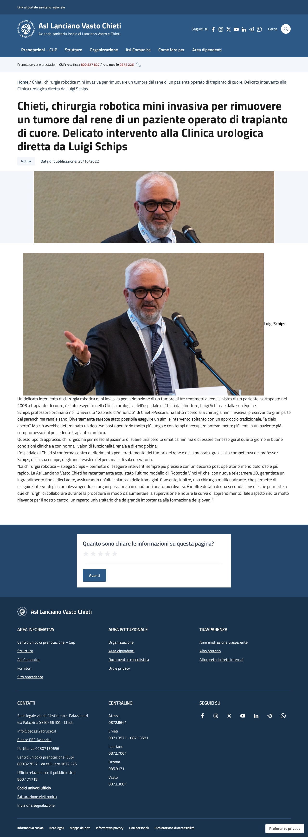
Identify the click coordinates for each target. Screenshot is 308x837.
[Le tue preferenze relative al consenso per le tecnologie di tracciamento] (284, 828)
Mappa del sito (80, 827)
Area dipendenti (207, 49)
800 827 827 (90, 64)
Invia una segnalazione (36, 805)
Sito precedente (30, 677)
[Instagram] (221, 29)
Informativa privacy (109, 827)
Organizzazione (104, 49)
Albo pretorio (210, 651)
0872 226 (127, 64)
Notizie (26, 161)
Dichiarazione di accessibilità (174, 827)
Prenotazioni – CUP (39, 49)
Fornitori (24, 668)
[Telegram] (252, 29)
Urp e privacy (119, 668)
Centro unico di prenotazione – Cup (46, 642)
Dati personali (139, 827)
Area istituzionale (128, 629)
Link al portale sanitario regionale (41, 7)
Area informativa (35, 629)
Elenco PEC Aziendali (34, 740)
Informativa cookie (30, 827)
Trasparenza (213, 629)
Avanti (94, 575)
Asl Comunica (138, 49)
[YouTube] (236, 29)
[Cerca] (286, 29)
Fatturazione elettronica (37, 796)
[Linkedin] (244, 29)
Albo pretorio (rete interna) (221, 659)
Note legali (56, 827)
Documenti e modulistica (129, 659)
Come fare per (171, 49)
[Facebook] (213, 29)
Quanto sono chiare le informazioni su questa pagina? (148, 543)
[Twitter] (228, 29)
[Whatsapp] (259, 29)
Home (22, 82)
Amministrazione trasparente (223, 642)
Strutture (73, 49)
